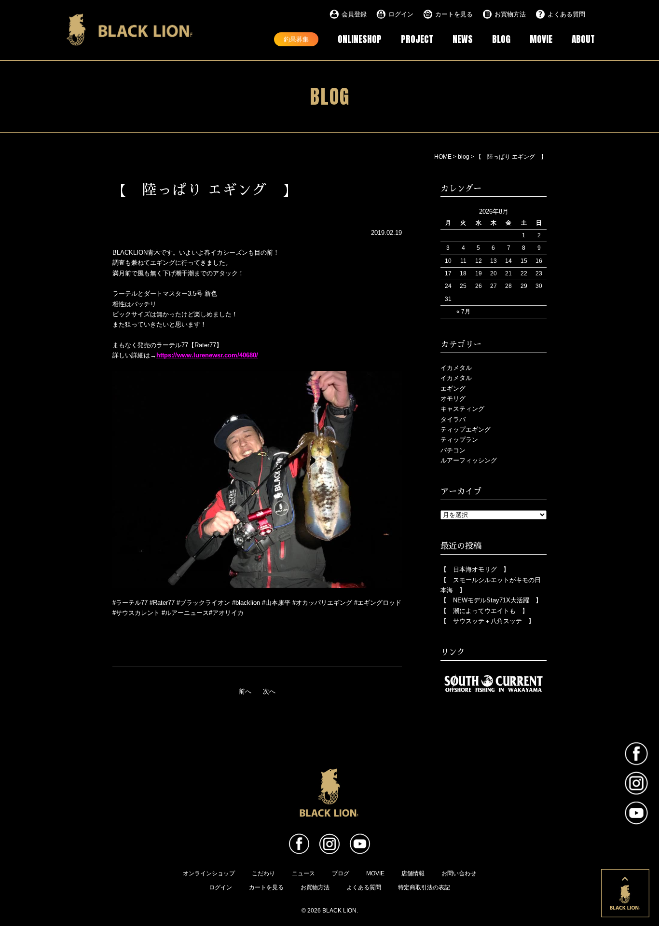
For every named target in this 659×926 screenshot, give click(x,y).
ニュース (303, 873)
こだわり (263, 873)
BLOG (501, 39)
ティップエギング (465, 429)
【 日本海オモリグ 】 (474, 569)
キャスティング (462, 408)
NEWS (463, 39)
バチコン (453, 450)
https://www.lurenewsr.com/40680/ (207, 355)
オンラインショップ (209, 873)
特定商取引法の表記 (424, 887)
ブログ (340, 873)
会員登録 (354, 14)
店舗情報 (413, 873)
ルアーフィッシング (468, 460)
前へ (245, 691)
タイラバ (453, 419)
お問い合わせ (458, 873)
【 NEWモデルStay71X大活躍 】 (491, 600)
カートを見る (454, 14)
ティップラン (459, 439)
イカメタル (456, 367)
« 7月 (463, 311)
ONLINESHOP (360, 39)
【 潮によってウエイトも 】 (484, 610)
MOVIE (541, 39)
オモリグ (453, 398)
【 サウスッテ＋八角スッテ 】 (487, 621)
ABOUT (583, 39)
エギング (453, 388)
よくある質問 (566, 14)
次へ (269, 691)
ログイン (400, 14)
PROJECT (417, 39)
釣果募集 (296, 38)
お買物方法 (510, 14)
